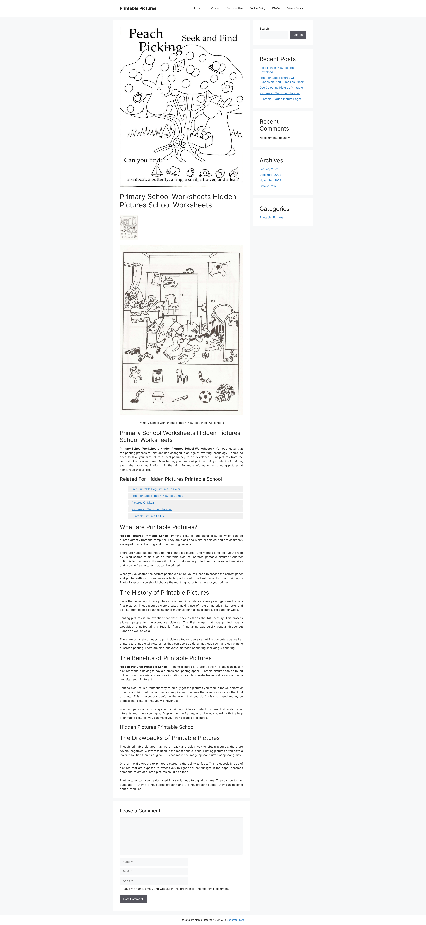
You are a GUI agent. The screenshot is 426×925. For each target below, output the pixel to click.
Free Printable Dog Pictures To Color (156, 489)
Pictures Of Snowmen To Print (152, 509)
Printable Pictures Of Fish (149, 516)
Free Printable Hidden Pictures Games (157, 495)
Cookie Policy (257, 8)
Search (264, 28)
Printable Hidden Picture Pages (281, 99)
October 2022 (269, 186)
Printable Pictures (138, 8)
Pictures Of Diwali (143, 502)
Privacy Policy (294, 8)
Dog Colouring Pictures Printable (281, 87)
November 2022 (270, 180)
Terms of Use (235, 8)
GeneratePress (235, 919)
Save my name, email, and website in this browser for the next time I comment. (176, 888)
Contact (215, 8)
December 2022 (270, 174)
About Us (199, 8)
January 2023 (269, 169)
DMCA (276, 8)
